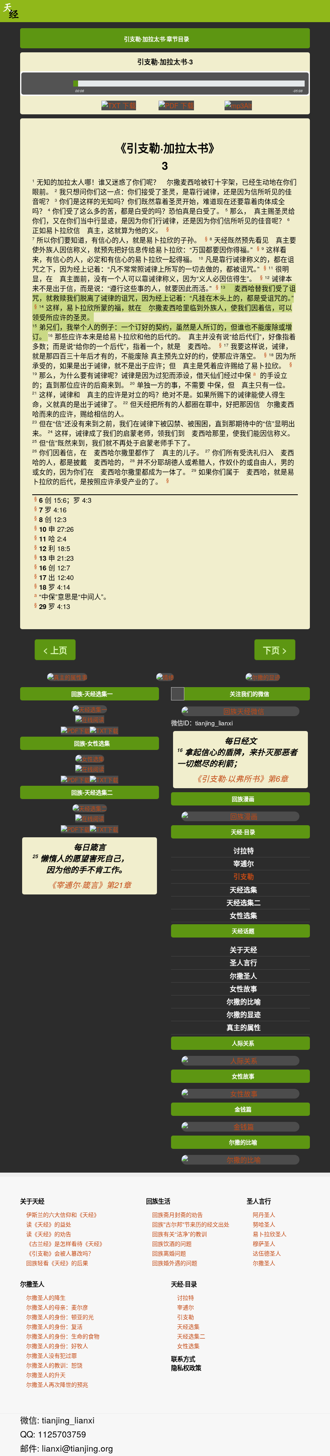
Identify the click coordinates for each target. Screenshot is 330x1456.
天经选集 (243, 889)
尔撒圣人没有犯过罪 (51, 1355)
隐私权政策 (186, 1367)
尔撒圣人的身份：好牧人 (57, 1346)
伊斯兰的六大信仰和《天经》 (62, 1214)
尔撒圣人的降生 (46, 1297)
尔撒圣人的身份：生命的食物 (62, 1336)
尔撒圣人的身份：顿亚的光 (60, 1317)
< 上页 (55, 650)
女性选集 (243, 915)
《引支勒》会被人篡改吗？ (60, 1253)
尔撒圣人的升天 (46, 1375)
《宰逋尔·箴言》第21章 (89, 884)
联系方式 (183, 1359)
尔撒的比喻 (244, 1001)
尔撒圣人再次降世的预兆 (57, 1384)
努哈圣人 (264, 1224)
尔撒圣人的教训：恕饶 (54, 1365)
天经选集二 (244, 902)
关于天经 (243, 949)
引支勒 (243, 876)
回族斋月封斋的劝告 (177, 1214)
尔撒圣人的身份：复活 (54, 1326)
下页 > (275, 650)
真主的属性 (244, 1027)
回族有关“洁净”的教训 (179, 1234)
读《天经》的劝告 (48, 1234)
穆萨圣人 (264, 1243)
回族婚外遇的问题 (174, 1263)
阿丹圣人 (264, 1214)
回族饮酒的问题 (172, 1243)
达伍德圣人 (267, 1253)
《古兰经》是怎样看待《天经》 (65, 1243)
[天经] (11, 11)
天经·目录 (184, 1284)
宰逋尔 (243, 863)
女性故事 (243, 988)
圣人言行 (243, 962)
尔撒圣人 (243, 976)
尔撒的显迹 (244, 1014)
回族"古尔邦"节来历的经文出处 (190, 1224)
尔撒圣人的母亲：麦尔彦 (57, 1307)
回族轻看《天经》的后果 (57, 1263)
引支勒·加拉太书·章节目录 (156, 39)
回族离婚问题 (169, 1253)
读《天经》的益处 (48, 1224)
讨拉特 (243, 850)
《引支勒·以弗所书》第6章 (240, 778)
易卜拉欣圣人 (270, 1234)
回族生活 (158, 1201)
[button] (45, 83)
